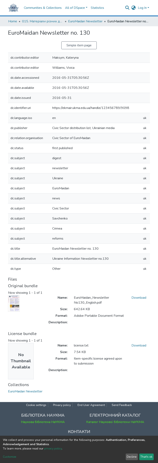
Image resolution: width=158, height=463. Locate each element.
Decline (132, 457)
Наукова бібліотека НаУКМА (43, 422)
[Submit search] (127, 7)
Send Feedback (122, 405)
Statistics (97, 8)
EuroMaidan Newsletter (85, 21)
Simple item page (79, 45)
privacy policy (53, 448)
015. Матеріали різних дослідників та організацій (42, 21)
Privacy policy (62, 405)
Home (12, 21)
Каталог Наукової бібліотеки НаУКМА (115, 422)
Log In (142, 8)
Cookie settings (36, 405)
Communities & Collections (43, 8)
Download (138, 297)
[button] (133, 7)
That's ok (146, 457)
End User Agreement (91, 405)
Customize (9, 457)
